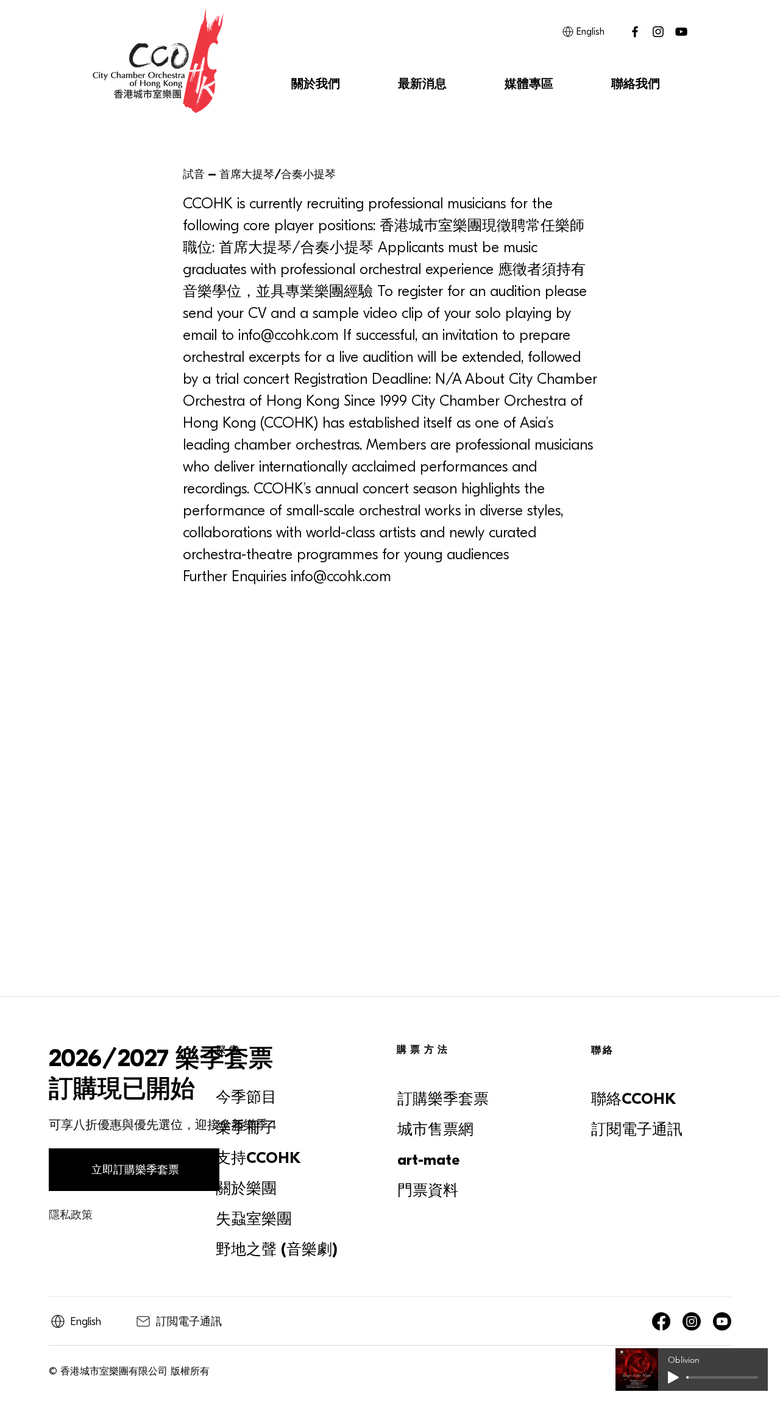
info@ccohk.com (288, 335)
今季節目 (246, 1097)
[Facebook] (661, 1321)
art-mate (428, 1160)
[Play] (673, 1377)
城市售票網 (435, 1129)
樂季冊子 (246, 1128)
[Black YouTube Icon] (681, 31)
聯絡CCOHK (633, 1099)
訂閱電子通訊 (636, 1129)
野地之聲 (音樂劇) (277, 1249)
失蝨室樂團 (254, 1219)
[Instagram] (658, 31)
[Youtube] (722, 1321)
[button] (315, 84)
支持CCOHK (258, 1158)
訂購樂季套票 (443, 1099)
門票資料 (427, 1190)
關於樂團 (246, 1188)
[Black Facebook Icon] (635, 31)
